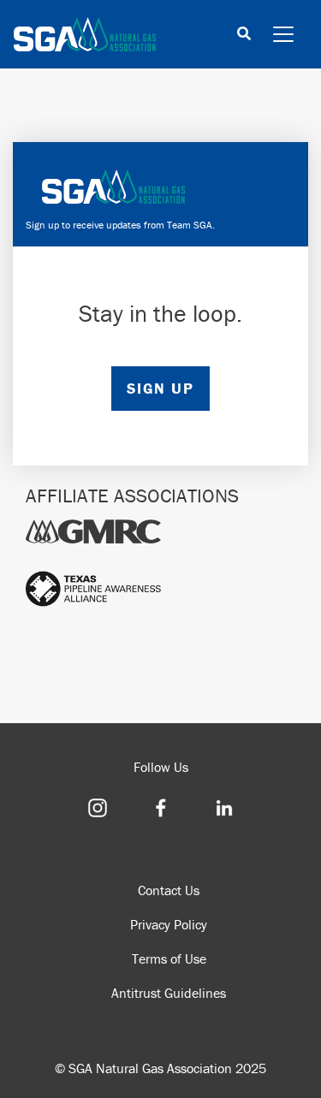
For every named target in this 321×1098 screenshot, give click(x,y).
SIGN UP (160, 388)
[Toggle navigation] (283, 34)
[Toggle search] (244, 34)
